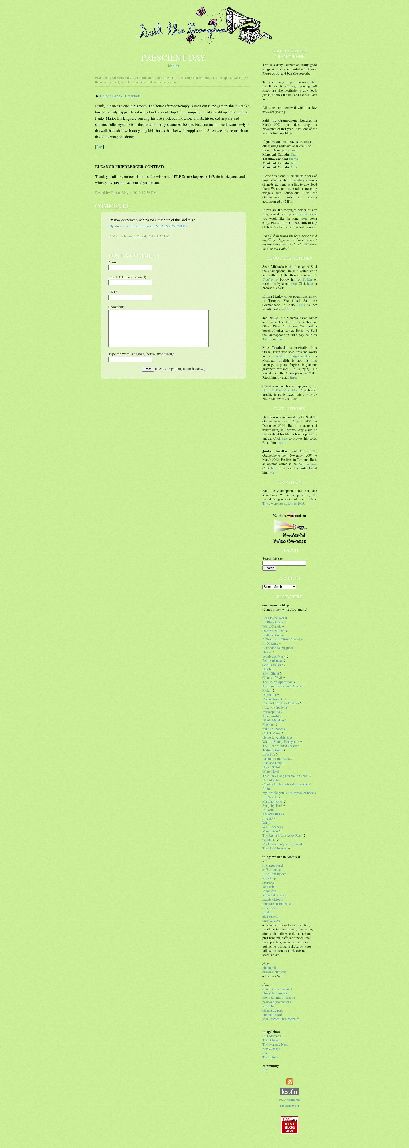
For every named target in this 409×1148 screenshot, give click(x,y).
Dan (176, 65)
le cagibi (268, 1006)
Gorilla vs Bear (272, 664)
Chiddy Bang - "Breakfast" (120, 95)
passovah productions (276, 1001)
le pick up (269, 878)
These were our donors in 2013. (283, 503)
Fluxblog (268, 724)
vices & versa (271, 920)
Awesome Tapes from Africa (281, 686)
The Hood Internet (274, 848)
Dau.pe (267, 652)
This (302, 305)
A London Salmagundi (277, 647)
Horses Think (271, 767)
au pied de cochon (274, 895)
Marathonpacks (272, 801)
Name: (113, 261)
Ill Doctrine (270, 643)
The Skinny (270, 1057)
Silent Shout (270, 673)
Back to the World (274, 618)
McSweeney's (271, 1048)
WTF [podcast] (272, 827)
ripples (266, 912)
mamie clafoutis (273, 899)
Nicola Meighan (273, 720)
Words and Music (274, 656)
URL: (112, 291)
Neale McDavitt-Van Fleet (280, 390)
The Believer (271, 1040)
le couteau (269, 891)
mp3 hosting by (289, 1105)
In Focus (268, 810)
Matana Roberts (272, 699)
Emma (293, 158)
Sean (294, 154)
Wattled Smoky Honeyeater (280, 741)
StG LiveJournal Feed (289, 1099)
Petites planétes (272, 660)
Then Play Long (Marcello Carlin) (285, 775)
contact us (306, 214)
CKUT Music (271, 733)
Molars (267, 690)
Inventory (269, 818)
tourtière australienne (276, 903)
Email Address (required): (127, 276)
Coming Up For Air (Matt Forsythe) (286, 784)
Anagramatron (272, 716)
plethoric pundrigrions (277, 737)
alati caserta (270, 916)
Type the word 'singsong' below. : (141, 353)
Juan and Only (272, 763)
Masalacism (270, 831)
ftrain (266, 788)
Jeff (293, 163)
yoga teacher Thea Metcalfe (280, 1018)
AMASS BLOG (273, 814)
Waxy (266, 822)
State (265, 1053)
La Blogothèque (273, 622)
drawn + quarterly (274, 972)
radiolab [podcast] (274, 728)
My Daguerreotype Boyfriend (282, 844)
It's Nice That (271, 797)
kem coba (268, 886)
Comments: (116, 306)
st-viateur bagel (272, 865)
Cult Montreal (271, 1036)
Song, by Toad (272, 805)
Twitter (307, 279)
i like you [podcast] (275, 707)
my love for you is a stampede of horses (289, 792)
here (294, 283)
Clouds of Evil (272, 677)
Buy (99, 146)
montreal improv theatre (278, 997)
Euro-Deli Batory (274, 873)
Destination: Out (273, 630)
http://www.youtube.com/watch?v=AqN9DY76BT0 (147, 225)
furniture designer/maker (292, 356)
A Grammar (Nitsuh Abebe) (281, 639)
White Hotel (270, 771)
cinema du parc (272, 1010)
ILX (265, 1070)
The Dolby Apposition (277, 682)
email (280, 339)
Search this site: (273, 558)
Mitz (294, 167)
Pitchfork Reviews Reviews (280, 703)
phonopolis (269, 967)
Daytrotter (269, 694)
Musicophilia (271, 711)
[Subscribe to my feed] (289, 1081)
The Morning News (275, 1044)
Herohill (268, 669)
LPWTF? (268, 754)
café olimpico (271, 869)
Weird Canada (271, 626)
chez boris (269, 908)
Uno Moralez (271, 780)
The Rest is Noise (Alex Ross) (282, 835)
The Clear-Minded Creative (280, 746)
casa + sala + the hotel (277, 989)
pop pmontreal (272, 1014)
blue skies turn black (276, 993)
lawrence (268, 882)
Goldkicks (269, 839)
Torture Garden (272, 750)
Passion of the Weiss (276, 758)
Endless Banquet (273, 635)
